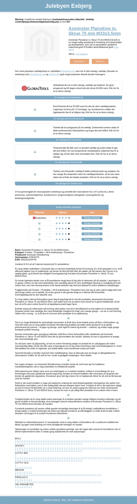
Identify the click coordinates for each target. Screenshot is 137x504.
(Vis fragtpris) (81, 54)
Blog (64, 500)
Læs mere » (79, 61)
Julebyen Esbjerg (68, 6)
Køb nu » (100, 61)
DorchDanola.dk (37, 74)
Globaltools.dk (68, 71)
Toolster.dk (54, 74)
